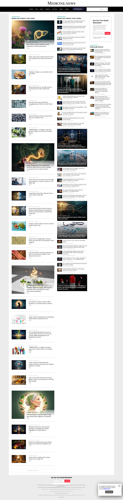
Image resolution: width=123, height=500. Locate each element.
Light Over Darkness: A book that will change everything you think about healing (102, 64)
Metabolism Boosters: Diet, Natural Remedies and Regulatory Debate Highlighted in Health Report (39, 428)
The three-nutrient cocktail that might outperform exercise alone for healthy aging (102, 51)
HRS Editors (36, 177)
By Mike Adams (70, 40)
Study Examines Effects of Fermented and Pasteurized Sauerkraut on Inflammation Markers (101, 90)
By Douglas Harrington (72, 182)
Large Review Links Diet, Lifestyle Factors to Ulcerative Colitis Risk (41, 194)
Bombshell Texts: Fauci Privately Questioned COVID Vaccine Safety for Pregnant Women (74, 185)
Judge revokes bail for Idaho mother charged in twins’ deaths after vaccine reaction (102, 76)
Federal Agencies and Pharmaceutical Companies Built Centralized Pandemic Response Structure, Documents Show (69, 69)
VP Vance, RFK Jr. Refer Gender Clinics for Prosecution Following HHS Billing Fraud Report (72, 146)
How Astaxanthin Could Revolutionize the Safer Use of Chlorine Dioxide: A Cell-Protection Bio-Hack (41, 254)
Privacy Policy (61, 497)
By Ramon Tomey (71, 126)
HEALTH (41, 9)
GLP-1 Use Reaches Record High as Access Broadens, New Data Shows (103, 70)
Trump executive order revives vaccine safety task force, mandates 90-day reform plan (74, 174)
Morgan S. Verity (36, 85)
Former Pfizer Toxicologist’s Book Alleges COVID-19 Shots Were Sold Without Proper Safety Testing (74, 196)
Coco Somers (34, 163)
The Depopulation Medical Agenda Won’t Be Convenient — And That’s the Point (73, 191)
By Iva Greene (34, 42)
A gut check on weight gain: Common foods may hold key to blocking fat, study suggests (41, 240)
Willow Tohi (36, 114)
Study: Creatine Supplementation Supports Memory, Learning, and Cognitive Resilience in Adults (41, 364)
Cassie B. (35, 100)
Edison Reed (36, 315)
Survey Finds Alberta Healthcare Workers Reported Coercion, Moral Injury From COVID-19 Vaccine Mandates (71, 90)
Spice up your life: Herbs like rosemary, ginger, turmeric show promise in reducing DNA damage (41, 379)
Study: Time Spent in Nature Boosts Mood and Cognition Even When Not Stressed (41, 57)
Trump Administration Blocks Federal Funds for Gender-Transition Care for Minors (73, 180)
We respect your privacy (54, 487)
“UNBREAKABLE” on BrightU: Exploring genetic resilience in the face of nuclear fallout (40, 131)
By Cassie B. (70, 98)
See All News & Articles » (33, 470)
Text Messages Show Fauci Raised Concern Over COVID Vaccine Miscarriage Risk (73, 169)
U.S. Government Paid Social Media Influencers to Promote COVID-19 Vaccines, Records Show (74, 21)
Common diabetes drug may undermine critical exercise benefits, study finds (73, 32)
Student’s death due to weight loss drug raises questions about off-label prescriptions (73, 124)
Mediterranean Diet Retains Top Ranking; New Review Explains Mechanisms (102, 114)
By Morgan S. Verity (71, 23)
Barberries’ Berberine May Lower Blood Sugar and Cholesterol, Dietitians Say (40, 443)
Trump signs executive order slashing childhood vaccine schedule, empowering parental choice (72, 236)
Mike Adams (36, 250)
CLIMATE (67, 9)
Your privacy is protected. (97, 37)
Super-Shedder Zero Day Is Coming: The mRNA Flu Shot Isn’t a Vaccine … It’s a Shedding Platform (74, 259)
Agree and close (109, 491)
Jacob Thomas (102, 53)
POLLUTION (54, 9)
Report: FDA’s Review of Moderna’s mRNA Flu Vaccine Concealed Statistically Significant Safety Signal (75, 246)
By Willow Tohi (70, 45)
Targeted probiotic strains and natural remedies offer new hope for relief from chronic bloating (39, 289)
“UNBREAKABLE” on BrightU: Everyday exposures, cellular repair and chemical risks (40, 349)
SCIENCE (31, 9)
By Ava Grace (70, 34)
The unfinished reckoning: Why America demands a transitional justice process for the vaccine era (72, 164)
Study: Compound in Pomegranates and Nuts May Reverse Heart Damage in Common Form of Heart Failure (39, 167)
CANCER (61, 9)
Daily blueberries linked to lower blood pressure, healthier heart (40, 116)
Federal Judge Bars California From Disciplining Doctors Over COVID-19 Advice (73, 269)
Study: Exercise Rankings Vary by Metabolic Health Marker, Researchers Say (41, 317)
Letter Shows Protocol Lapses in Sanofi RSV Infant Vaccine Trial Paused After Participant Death (74, 49)
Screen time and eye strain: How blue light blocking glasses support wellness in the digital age (41, 181)
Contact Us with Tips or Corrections (61, 493)
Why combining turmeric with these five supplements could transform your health (103, 58)
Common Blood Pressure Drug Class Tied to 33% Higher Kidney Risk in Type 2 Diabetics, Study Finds (74, 102)
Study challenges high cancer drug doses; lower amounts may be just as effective (74, 97)
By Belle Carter (65, 284)
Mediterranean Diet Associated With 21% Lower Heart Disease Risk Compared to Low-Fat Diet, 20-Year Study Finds (103, 106)
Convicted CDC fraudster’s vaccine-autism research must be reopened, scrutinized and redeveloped (74, 27)
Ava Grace (35, 70)
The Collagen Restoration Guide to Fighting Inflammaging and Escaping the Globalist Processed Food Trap (103, 83)
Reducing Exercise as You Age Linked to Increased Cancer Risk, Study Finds (40, 88)
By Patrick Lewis (66, 161)
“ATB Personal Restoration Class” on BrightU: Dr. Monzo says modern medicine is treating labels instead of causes (72, 287)
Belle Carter (36, 127)
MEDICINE (48, 9)
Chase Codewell (36, 54)
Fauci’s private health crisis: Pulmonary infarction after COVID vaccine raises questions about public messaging (102, 98)
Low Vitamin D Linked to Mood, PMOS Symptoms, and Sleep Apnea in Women (40, 302)
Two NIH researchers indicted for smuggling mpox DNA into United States (41, 103)
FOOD (36, 9)
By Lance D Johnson (71, 29)
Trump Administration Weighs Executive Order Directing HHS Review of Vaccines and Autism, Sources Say (73, 253)
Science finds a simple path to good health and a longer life (39, 458)
